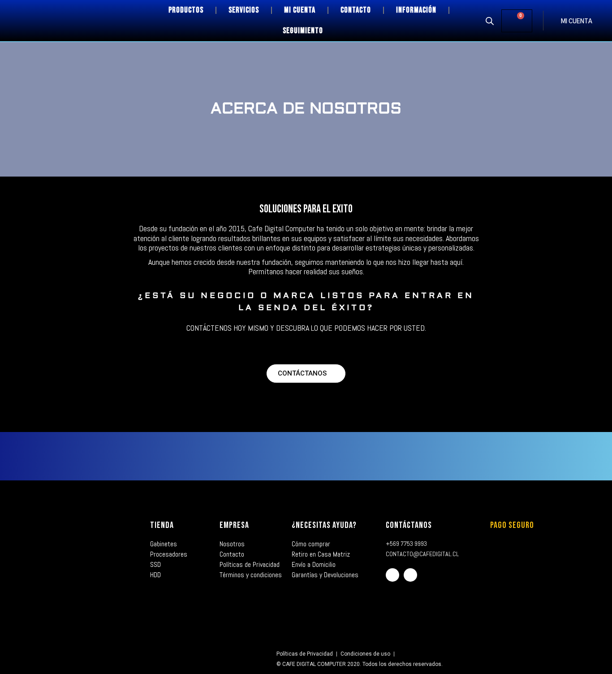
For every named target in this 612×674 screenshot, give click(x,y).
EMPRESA (234, 525)
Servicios (243, 10)
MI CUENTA (576, 22)
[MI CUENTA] (551, 20)
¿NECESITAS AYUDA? (324, 525)
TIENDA (162, 525)
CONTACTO (355, 10)
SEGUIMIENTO (303, 30)
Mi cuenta (299, 10)
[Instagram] (410, 575)
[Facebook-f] (392, 575)
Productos (185, 10)
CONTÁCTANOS (409, 525)
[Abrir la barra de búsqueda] (489, 21)
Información (416, 10)
